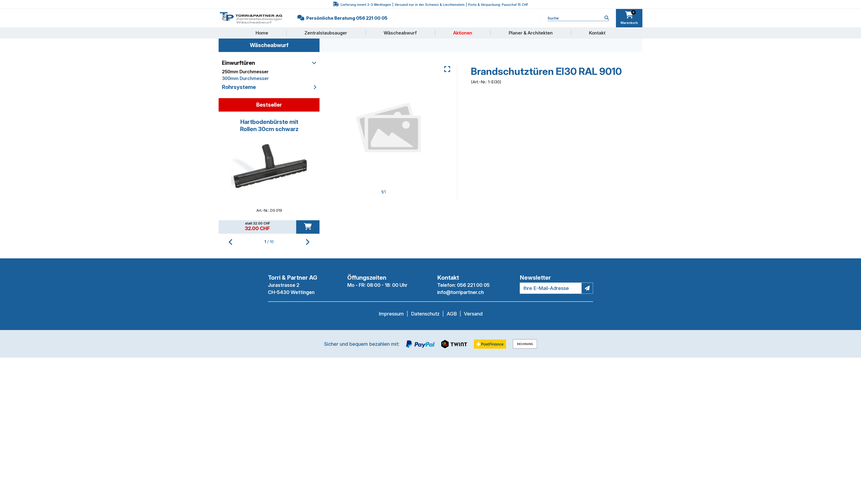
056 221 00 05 (473, 285)
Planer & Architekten (531, 33)
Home (262, 33)
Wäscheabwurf (400, 33)
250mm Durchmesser (245, 71)
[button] (307, 242)
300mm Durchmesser (245, 78)
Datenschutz (425, 314)
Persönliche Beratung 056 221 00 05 (346, 18)
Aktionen (462, 33)
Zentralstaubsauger (325, 33)
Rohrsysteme (239, 87)
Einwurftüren (238, 63)
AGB (452, 314)
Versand (473, 314)
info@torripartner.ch (460, 292)
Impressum (391, 314)
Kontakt (597, 33)
